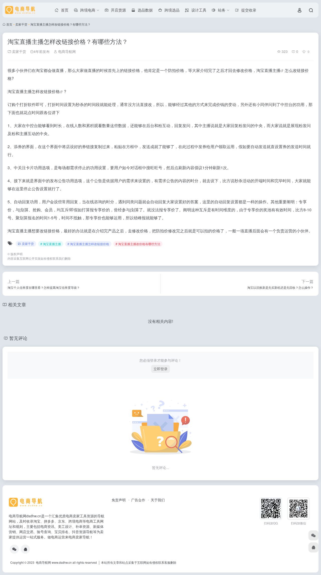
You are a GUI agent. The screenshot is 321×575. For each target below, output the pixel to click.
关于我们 (158, 499)
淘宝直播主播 (268, 70)
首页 (9, 24)
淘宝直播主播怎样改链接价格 (34, 91)
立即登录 (160, 368)
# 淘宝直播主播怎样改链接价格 (88, 244)
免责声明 (119, 499)
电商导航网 (66, 51)
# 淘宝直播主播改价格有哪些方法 (138, 244)
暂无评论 (18, 338)
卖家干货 (21, 24)
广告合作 (138, 499)
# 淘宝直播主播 (50, 244)
